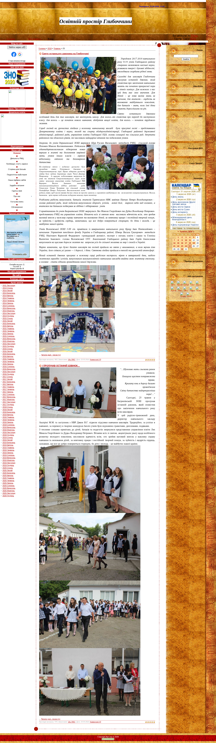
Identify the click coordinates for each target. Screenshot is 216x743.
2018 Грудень (8, 435)
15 (178, 243)
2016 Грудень (8, 374)
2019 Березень (9, 443)
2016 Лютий (7, 351)
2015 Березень (9, 323)
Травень (57, 48)
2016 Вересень (9, 369)
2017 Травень (8, 387)
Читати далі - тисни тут (51, 355)
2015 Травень (8, 329)
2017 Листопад (9, 402)
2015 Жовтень (9, 341)
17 (186, 243)
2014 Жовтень (9, 311)
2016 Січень (8, 349)
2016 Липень (8, 364)
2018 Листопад (9, 432)
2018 (50, 48)
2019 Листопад (9, 463)
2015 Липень (8, 334)
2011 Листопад (9, 285)
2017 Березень (9, 382)
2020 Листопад (9, 493)
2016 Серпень (9, 367)
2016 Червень (8, 361)
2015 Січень (8, 318)
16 (182, 243)
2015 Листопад (9, 344)
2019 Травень (8, 448)
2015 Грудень (8, 346)
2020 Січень (8, 468)
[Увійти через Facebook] (13, 54)
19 (194, 243)
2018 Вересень (9, 427)
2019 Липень (8, 453)
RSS (193, 38)
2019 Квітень (8, 445)
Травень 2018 (186, 232)
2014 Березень (9, 293)
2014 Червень (8, 301)
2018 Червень (8, 420)
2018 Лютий (7, 410)
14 (174, 243)
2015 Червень (8, 331)
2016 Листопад (9, 372)
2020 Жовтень (9, 491)
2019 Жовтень (9, 460)
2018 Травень (8, 417)
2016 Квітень (8, 356)
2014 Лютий (7, 290)
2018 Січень (8, 407)
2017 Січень (8, 377)
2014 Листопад (9, 313)
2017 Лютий (7, 379)
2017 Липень (8, 392)
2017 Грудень (8, 405)
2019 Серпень (9, 455)
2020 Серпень (9, 486)
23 (182, 246)
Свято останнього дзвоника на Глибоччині (65, 53)
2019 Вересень (9, 458)
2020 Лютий (7, 470)
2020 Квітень (8, 475)
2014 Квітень (8, 296)
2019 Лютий (7, 440)
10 (186, 240)
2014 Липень (8, 303)
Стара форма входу (16, 61)
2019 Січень (8, 437)
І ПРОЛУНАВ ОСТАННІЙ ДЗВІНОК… (61, 365)
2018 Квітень (8, 415)
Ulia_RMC (71, 359)
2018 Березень (9, 412)
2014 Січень (8, 288)
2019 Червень (8, 450)
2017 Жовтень (9, 399)
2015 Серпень (9, 336)
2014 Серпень (9, 306)
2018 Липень (8, 422)
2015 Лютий (7, 321)
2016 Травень (8, 359)
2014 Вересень (9, 308)
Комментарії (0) (95, 359)
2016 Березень (9, 354)
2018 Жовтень (9, 430)
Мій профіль (34, 39)
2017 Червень (8, 389)
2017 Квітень (8, 384)
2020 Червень (8, 481)
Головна (42, 48)
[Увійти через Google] (19, 54)
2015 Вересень (9, 339)
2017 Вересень (9, 397)
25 (190, 246)
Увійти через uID (17, 47)
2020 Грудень (8, 496)
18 (190, 243)
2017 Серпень (9, 394)
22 (178, 246)
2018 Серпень (9, 425)
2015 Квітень (8, 326)
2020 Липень (8, 483)
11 (190, 240)
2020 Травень (8, 478)
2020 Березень (9, 473)
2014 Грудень (8, 316)
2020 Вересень (9, 488)
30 (182, 249)
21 (174, 246)
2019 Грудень (8, 465)
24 (186, 246)
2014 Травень (8, 298)
